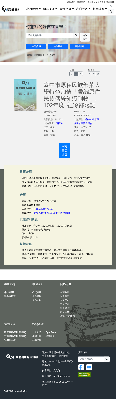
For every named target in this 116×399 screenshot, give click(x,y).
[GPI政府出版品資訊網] (10, 9)
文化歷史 (64, 300)
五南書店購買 (64, 150)
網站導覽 (71, 2)
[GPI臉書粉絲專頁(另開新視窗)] (81, 367)
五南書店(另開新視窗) (15, 336)
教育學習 (64, 304)
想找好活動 (10, 292)
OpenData (51, 332)
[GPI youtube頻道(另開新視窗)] (89, 367)
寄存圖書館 (10, 340)
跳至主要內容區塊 (8, 1)
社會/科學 (65, 308)
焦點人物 (36, 300)
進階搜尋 (85, 37)
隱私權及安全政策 (95, 2)
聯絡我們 (110, 2)
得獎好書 (36, 292)
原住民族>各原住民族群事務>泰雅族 (52, 212)
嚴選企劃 (65, 9)
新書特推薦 (10, 296)
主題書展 (36, 296)
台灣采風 (64, 292)
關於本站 (81, 2)
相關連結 (99, 9)
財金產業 (64, 312)
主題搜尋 (36, 46)
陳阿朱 (59, 123)
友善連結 (36, 340)
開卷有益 (49, 9)
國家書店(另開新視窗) (15, 332)
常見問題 (36, 332)
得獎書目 (50, 336)
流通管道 (82, 9)
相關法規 (36, 336)
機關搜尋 (79, 46)
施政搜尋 (58, 46)
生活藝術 (64, 296)
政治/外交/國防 (67, 316)
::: (23, 8)
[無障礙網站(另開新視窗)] (84, 374)
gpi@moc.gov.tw (61, 376)
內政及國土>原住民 (43, 209)
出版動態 (32, 9)
